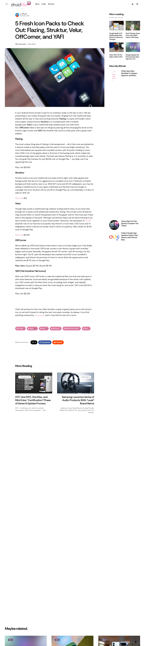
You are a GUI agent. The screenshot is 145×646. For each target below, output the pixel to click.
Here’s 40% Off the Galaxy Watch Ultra (116, 56)
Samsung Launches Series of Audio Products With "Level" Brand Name (78, 400)
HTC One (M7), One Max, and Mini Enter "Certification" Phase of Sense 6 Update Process (33, 400)
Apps (33, 328)
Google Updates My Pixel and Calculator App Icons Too (132, 57)
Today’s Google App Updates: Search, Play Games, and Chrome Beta (129, 236)
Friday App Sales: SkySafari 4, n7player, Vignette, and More (129, 73)
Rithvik (24, 14)
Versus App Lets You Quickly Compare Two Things (129, 223)
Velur (87, 328)
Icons (44, 328)
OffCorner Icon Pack (72, 328)
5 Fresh (21, 328)
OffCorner (56, 328)
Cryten (88, 220)
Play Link (19, 198)
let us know (40, 315)
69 (20, 44)
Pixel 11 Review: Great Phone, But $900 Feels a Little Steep (133, 35)
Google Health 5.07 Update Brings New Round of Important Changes (116, 36)
